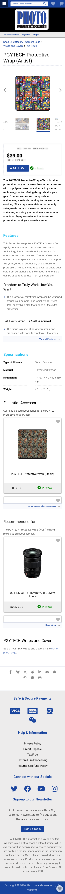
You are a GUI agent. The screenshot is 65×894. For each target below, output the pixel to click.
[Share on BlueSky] (18, 671)
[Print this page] (40, 677)
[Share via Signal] (32, 677)
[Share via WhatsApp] (25, 677)
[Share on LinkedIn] (40, 671)
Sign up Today (32, 829)
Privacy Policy (32, 743)
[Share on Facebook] (10, 671)
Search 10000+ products (22, 4)
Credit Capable (32, 749)
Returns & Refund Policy (33, 765)
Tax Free (32, 754)
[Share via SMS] (54, 671)
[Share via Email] (47, 671)
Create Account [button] (10, 34)
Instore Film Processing (33, 760)
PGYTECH (31, 45)
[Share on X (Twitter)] (25, 671)
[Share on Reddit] (32, 671)
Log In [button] (36, 34)
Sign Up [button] (26, 34)
